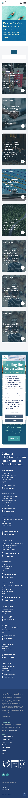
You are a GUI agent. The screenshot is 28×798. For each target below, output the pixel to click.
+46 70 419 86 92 (9, 657)
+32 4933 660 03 (8, 577)
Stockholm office (8, 644)
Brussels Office (7, 471)
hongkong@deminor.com (12, 597)
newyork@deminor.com (11, 553)
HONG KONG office (8, 582)
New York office (7, 540)
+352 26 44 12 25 (9, 511)
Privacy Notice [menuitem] (4, 787)
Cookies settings (14, 412)
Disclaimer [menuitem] (4, 792)
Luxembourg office (8, 494)
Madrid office (7, 625)
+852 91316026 (8, 600)
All (14, 51)
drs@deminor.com (9, 485)
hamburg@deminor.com (11, 617)
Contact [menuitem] (4, 750)
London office (7, 517)
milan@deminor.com (10, 574)
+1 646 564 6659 (8, 556)
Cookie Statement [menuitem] (5, 789)
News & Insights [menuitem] (6, 747)
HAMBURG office (7, 606)
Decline (14, 420)
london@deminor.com (11, 531)
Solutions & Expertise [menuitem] (7, 736)
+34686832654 (8, 638)
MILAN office (6, 561)
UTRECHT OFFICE (7, 663)
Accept (14, 416)
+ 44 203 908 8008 (9, 534)
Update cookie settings (6, 794)
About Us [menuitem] (4, 745)
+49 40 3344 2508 (9, 620)
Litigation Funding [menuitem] (7, 739)
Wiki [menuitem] (3, 753)
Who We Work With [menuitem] (7, 742)
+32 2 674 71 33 (8, 677)
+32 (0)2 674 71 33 (9, 488)
